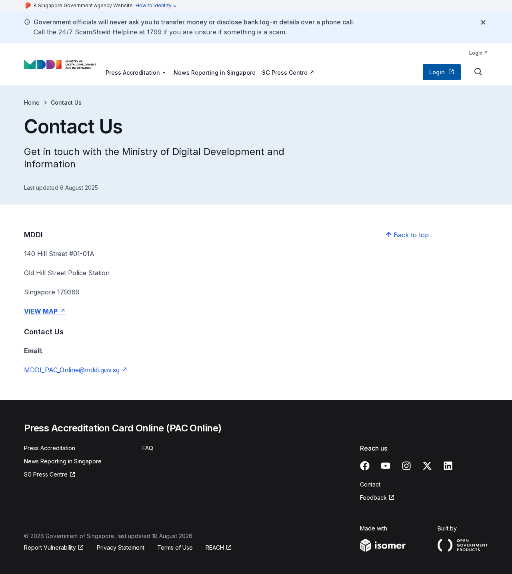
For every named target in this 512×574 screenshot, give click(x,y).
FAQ (147, 448)
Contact (370, 484)
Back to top (411, 235)
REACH (215, 547)
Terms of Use (175, 547)
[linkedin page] (448, 466)
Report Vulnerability (50, 547)
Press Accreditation (49, 448)
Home (32, 102)
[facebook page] (365, 466)
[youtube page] (385, 466)
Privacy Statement (120, 547)
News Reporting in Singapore (215, 72)
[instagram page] (406, 466)
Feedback (373, 497)
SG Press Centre (285, 72)
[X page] (427, 466)
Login (475, 53)
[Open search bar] (478, 71)
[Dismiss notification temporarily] (483, 22)
